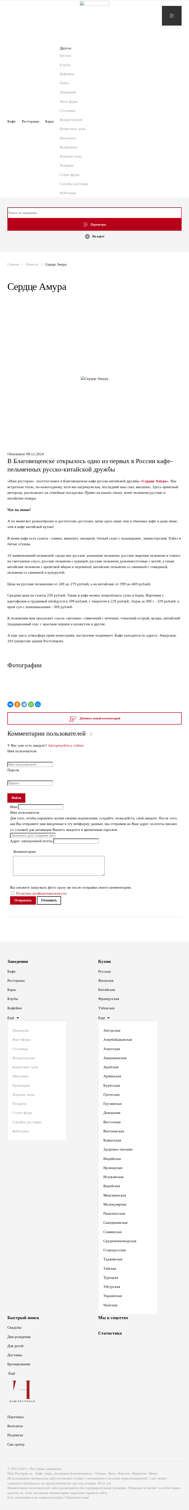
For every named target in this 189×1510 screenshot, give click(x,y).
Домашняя (111, 1113)
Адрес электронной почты (31, 841)
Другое (65, 48)
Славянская (112, 1232)
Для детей (15, 1346)
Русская (104, 971)
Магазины (68, 138)
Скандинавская (115, 1223)
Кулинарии (68, 147)
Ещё (10, 1018)
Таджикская (112, 1259)
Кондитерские (71, 120)
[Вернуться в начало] (94, 15)
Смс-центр (16, 1444)
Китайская (106, 990)
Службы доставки (74, 184)
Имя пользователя (21, 751)
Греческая (111, 1095)
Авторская (111, 1030)
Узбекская (106, 1008)
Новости (32, 264)
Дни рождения (19, 1337)
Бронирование (19, 1364)
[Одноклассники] (17, 704)
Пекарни (67, 165)
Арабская (111, 1067)
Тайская (109, 1268)
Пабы (64, 83)
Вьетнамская (113, 1131)
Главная (13, 264)
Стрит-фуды (69, 175)
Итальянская (113, 1177)
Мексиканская (114, 1195)
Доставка (14, 1355)
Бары (49, 121)
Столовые (68, 111)
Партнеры (15, 1417)
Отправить (23, 900)
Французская (108, 999)
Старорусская (114, 1250)
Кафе (11, 121)
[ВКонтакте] (10, 704)
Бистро (65, 55)
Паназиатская (114, 1213)
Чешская (110, 1305)
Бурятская (111, 1085)
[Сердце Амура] (94, 686)
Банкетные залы (72, 129)
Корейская (111, 1186)
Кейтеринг (68, 193)
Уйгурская (111, 1287)
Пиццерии (68, 92)
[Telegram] (24, 704)
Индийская (112, 1159)
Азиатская (111, 1049)
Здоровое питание (118, 1149)
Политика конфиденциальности (41, 893)
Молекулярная (114, 1204)
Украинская (112, 1296)
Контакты (15, 1426)
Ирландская (112, 1168)
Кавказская (112, 1140)
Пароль (13, 770)
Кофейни (67, 74)
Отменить (49, 900)
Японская (105, 981)
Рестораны (30, 121)
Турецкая (110, 1278)
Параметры (98, 224)
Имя (14, 807)
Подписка (15, 1435)
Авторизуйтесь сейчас (66, 745)
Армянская (112, 1076)
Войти (16, 798)
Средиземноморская (119, 1241)
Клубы (65, 65)
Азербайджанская (117, 1039)
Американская (114, 1058)
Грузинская (112, 1104)
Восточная (112, 1122)
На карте (98, 236)
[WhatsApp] (31, 704)
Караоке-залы (71, 156)
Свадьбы (14, 1327)
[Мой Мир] (38, 704)
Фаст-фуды (69, 101)
